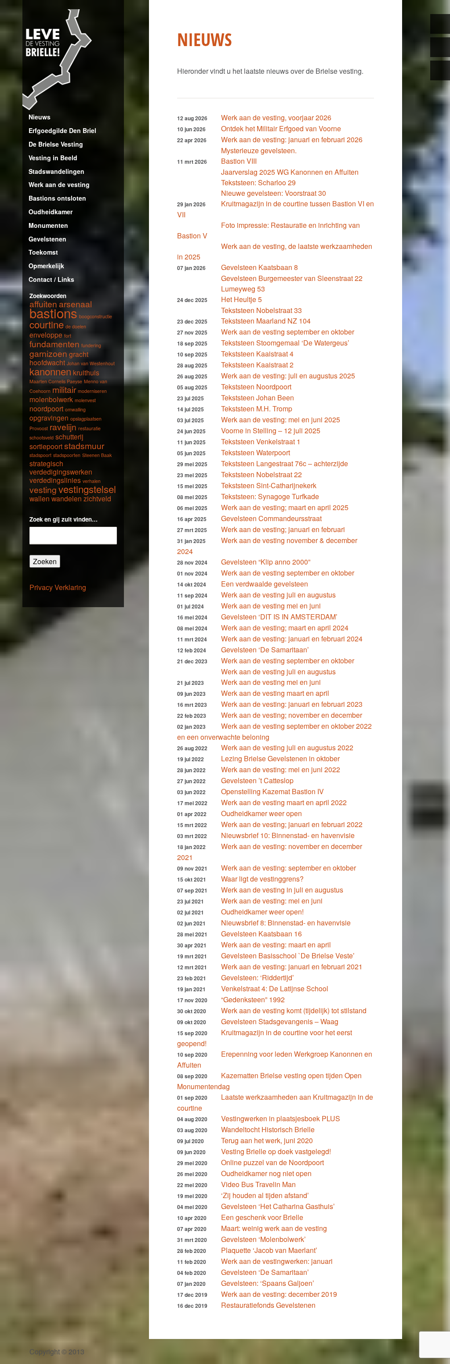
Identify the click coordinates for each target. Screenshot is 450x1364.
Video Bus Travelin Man (258, 1184)
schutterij (69, 436)
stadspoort (40, 455)
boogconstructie (95, 316)
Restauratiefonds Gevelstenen (268, 1305)
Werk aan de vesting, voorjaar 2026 (276, 117)
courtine (46, 324)
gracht (78, 354)
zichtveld (97, 498)
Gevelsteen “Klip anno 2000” (265, 562)
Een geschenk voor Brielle (262, 1217)
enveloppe (45, 334)
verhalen (92, 481)
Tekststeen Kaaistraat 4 (257, 354)
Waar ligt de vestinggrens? (262, 879)
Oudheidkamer (51, 211)
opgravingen (49, 417)
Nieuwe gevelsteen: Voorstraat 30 (273, 193)
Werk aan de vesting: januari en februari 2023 (292, 704)
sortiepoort (45, 446)
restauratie (89, 428)
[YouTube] (440, 70)
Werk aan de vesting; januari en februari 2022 (292, 824)
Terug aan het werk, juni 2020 (267, 1140)
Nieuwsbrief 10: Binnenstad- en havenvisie (288, 835)
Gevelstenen (47, 238)
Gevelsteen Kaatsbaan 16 (261, 934)
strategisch (46, 463)
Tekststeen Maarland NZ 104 (266, 321)
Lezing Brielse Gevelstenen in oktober (280, 758)
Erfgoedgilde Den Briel (62, 130)
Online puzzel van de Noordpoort (272, 1162)
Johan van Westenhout (91, 363)
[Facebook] (440, 47)
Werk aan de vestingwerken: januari (277, 1261)
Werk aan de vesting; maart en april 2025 (284, 507)
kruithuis (86, 372)
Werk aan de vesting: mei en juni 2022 (280, 769)
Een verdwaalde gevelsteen (264, 584)
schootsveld (41, 437)
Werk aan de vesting (59, 184)
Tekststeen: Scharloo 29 (258, 182)
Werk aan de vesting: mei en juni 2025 (280, 419)
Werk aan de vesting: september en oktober (288, 868)
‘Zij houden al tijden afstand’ (265, 1195)
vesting (43, 489)
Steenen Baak (97, 455)
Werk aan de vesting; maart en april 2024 (284, 628)
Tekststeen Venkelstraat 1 (261, 441)
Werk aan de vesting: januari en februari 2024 (292, 638)
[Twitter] (440, 24)
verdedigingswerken (60, 471)
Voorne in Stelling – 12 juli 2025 (270, 430)
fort (67, 335)
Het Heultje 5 (241, 299)
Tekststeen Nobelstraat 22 (261, 474)
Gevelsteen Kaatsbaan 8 (259, 267)
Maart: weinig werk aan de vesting (274, 1228)
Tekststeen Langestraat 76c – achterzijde (284, 463)
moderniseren (92, 391)
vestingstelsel (87, 489)
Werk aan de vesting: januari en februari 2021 (292, 966)
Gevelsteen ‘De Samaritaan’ (265, 649)
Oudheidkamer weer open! (262, 912)
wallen (39, 498)
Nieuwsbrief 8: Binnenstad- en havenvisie (286, 923)
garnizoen (48, 353)
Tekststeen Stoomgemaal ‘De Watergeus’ (285, 343)
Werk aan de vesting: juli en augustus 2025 (288, 376)
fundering (91, 345)
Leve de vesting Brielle (72, 59)
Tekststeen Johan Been (257, 397)
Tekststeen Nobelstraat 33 (261, 310)
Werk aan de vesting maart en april (275, 693)
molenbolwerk (51, 399)
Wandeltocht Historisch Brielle (268, 1129)
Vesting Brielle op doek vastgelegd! (276, 1151)
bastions (53, 312)
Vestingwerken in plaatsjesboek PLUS (280, 1118)
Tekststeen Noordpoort (256, 386)
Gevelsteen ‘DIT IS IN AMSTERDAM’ (279, 617)
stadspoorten (66, 455)
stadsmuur (84, 445)
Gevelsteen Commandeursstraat (271, 518)
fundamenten (54, 343)
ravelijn (63, 426)
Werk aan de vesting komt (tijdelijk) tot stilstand (294, 1010)
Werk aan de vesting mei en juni (271, 606)
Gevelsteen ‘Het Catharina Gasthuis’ (278, 1206)
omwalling (75, 409)
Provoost (38, 428)
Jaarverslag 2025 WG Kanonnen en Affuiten (290, 172)
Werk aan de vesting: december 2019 (279, 1294)
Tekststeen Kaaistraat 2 (257, 365)
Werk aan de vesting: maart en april (276, 944)
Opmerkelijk (46, 265)
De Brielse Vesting (56, 144)
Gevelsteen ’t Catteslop (257, 780)
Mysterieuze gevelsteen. (259, 150)
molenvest (85, 400)
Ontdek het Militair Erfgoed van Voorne (281, 128)
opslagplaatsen (86, 418)
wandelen (66, 498)
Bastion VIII (239, 161)
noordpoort (46, 408)
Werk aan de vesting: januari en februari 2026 (292, 139)
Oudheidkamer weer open (261, 813)
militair (64, 389)
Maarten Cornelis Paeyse (55, 381)
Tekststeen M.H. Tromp (256, 408)
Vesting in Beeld (53, 157)
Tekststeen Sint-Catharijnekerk (268, 485)
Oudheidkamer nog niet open (266, 1173)
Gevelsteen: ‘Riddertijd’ (257, 977)
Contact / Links (51, 279)
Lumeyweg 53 (243, 289)
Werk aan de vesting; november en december (291, 715)
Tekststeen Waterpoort (255, 452)
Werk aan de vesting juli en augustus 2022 (287, 747)
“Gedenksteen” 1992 (253, 999)
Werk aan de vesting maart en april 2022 (284, 802)
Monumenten (48, 225)
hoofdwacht (47, 362)
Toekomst (43, 252)
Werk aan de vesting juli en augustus (278, 595)
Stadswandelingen (56, 171)
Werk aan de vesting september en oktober (287, 332)
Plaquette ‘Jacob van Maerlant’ (269, 1250)
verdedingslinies (55, 480)
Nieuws (40, 116)
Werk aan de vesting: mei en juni (272, 901)
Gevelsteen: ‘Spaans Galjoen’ (267, 1283)
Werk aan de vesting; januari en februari (283, 529)
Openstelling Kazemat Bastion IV (272, 791)
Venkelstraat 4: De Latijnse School (274, 988)
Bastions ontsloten (57, 198)
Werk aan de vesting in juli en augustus (282, 890)
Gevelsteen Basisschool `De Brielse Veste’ (288, 955)
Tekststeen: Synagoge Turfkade (270, 496)
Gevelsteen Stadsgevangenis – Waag (279, 1021)
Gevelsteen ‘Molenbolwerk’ (263, 1239)
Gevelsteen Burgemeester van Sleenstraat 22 (292, 278)
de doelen (75, 326)
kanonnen (50, 371)
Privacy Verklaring (57, 587)
